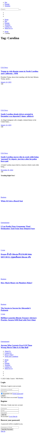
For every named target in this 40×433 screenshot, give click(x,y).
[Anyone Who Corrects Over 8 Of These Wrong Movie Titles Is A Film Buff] (19, 332)
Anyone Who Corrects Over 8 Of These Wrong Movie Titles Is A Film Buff (16, 346)
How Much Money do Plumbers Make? (16, 283)
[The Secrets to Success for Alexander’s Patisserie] (19, 295)
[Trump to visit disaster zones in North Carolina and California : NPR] (20, 54)
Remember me (7, 393)
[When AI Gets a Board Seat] (19, 187)
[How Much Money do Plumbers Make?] (19, 269)
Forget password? (17, 393)
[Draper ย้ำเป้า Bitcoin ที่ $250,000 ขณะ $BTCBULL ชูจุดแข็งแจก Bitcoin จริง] (19, 240)
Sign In (3, 431)
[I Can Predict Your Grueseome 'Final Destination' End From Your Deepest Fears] (19, 213)
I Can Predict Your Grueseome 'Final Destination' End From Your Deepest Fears (18, 227)
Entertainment (5, 222)
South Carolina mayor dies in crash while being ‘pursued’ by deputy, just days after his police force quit (20, 159)
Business (3, 197)
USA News (4, 67)
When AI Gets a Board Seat (12, 201)
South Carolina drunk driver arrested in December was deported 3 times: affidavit (17, 115)
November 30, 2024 (7, 170)
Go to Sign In (13, 416)
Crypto (3, 250)
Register (20, 397)
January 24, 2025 (6, 82)
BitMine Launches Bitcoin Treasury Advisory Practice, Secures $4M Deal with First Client (19, 319)
